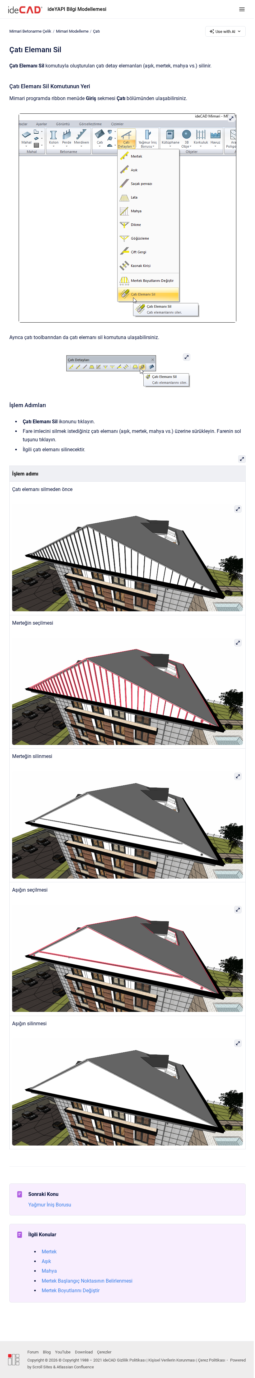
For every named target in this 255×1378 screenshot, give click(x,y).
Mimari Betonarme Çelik (30, 31)
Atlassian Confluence (75, 1367)
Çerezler (104, 1352)
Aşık (46, 1261)
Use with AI (225, 31)
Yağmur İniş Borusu (49, 1205)
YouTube (63, 1352)
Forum (33, 1352)
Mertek (49, 1252)
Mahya (49, 1271)
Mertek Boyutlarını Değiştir (71, 1290)
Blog (47, 1352)
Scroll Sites (42, 1367)
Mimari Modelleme (72, 31)
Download (84, 1352)
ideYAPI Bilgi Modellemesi (77, 9)
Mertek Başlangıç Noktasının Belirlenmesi (87, 1281)
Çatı (96, 31)
